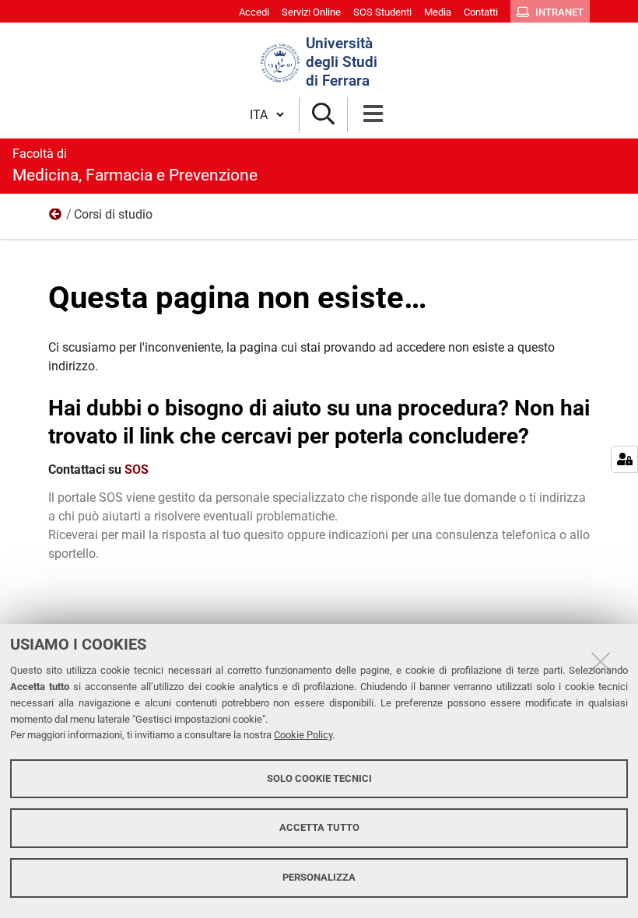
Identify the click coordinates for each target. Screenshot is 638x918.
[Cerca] (323, 114)
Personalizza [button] (319, 877)
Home (56, 217)
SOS (136, 469)
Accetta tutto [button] (319, 827)
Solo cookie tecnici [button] (319, 778)
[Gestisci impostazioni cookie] (624, 459)
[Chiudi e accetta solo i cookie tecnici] (600, 661)
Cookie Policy (303, 735)
